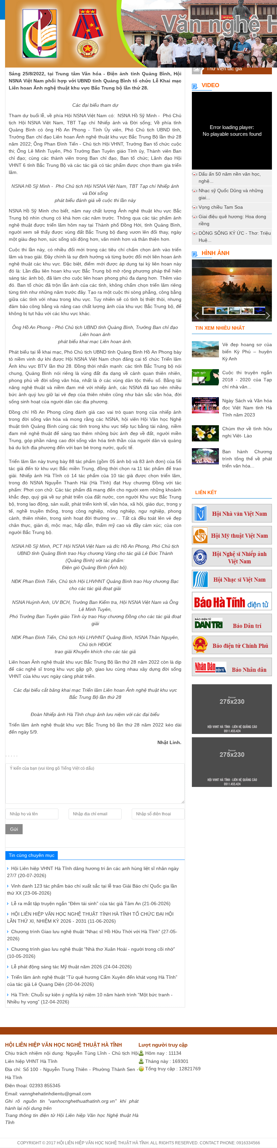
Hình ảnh (215, 253)
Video (210, 85)
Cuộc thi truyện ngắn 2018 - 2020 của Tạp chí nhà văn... (247, 379)
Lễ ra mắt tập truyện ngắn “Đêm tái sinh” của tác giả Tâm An (91, 903)
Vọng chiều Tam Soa (221, 207)
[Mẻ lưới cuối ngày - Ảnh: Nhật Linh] (232, 293)
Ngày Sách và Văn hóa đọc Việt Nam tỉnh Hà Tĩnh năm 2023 (247, 407)
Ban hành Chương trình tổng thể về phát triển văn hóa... (247, 458)
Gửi (14, 829)
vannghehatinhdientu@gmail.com (55, 1093)
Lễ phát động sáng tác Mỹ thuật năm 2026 (71, 966)
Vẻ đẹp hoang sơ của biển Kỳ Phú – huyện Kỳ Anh (247, 351)
